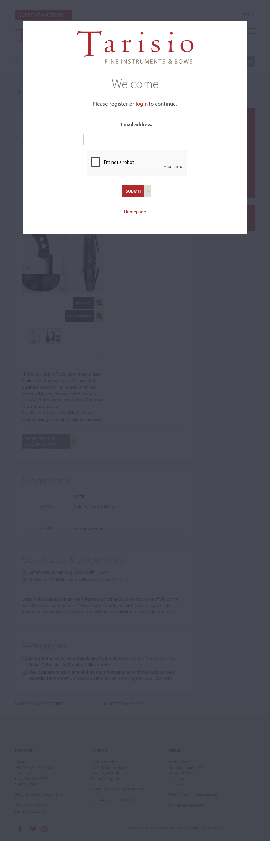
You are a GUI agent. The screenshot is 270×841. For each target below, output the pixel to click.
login (142, 103)
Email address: (136, 124)
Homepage (135, 212)
